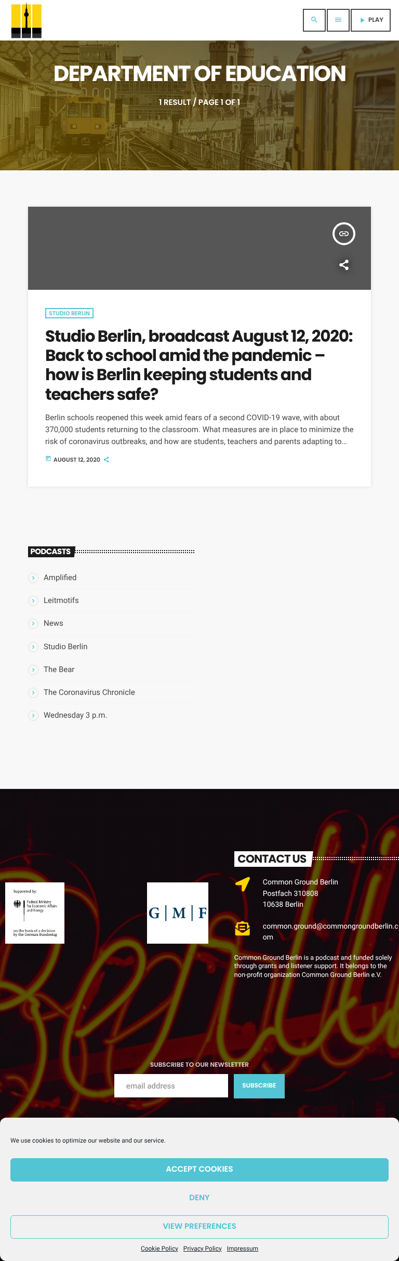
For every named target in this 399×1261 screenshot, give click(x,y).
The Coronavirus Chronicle (89, 692)
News (53, 623)
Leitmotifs (61, 600)
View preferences (199, 1226)
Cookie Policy (159, 1248)
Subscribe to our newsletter (199, 1065)
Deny (199, 1197)
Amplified (60, 577)
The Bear (59, 669)
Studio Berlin (69, 313)
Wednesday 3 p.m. (75, 715)
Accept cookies (199, 1169)
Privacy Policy (202, 1248)
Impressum (242, 1248)
